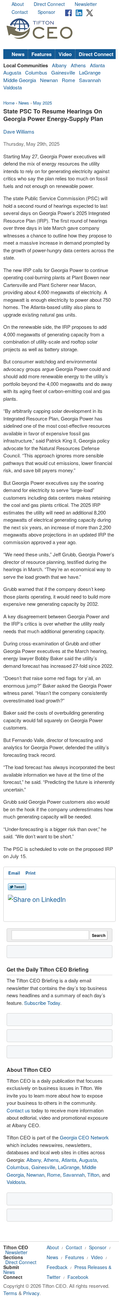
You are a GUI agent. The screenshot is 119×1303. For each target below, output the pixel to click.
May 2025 (42, 103)
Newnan (49, 80)
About (18, 4)
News (18, 54)
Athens (78, 65)
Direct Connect (49, 4)
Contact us (18, 1110)
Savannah (90, 80)
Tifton (93, 1174)
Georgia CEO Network (84, 1137)
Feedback (57, 1267)
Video (65, 54)
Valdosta (12, 87)
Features (41, 54)
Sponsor (46, 12)
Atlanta (97, 65)
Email (14, 873)
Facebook (77, 1277)
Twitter (53, 1277)
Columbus (36, 72)
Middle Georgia (19, 80)
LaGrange (89, 72)
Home (9, 103)
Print (30, 873)
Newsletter (86, 4)
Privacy (31, 1292)
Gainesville (63, 72)
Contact (20, 12)
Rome (68, 80)
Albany (59, 65)
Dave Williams (18, 131)
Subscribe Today (42, 1002)
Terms (10, 1292)
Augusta (12, 72)
